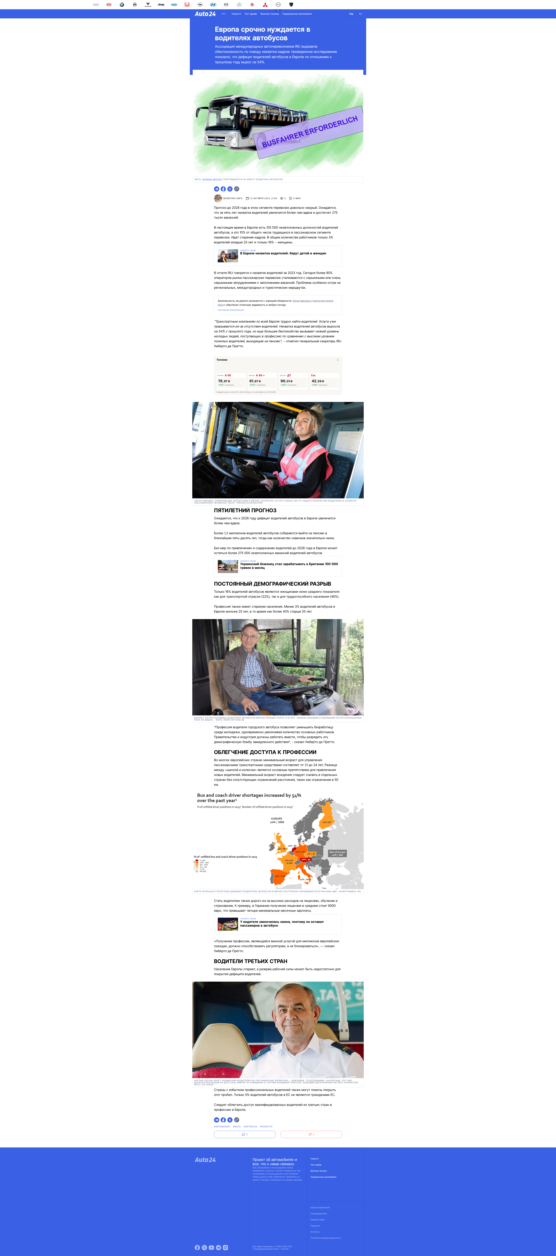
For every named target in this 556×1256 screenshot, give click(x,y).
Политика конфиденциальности (326, 1238)
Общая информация (320, 1207)
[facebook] (223, 189)
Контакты (315, 1232)
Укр (351, 13)
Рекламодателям (319, 1213)
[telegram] (216, 189)
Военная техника (269, 13)
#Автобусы (250, 1126)
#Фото (237, 1126)
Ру (360, 13)
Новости (236, 13)
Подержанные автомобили (297, 13)
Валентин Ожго (233, 198)
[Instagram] (225, 1247)
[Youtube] (211, 1247)
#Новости (266, 1126)
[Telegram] (218, 1247)
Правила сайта (318, 1220)
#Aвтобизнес (222, 1126)
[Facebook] (197, 1247)
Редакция (315, 1226)
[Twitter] (204, 1247)
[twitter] (230, 189)
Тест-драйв (251, 13)
